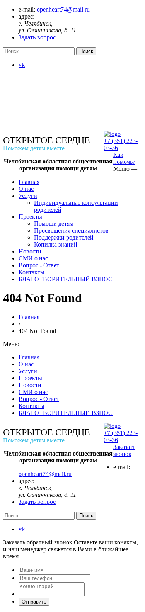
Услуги (28, 195)
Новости (30, 251)
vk (22, 64)
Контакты (31, 272)
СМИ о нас (33, 258)
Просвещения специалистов (71, 230)
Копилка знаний (55, 244)
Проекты (30, 216)
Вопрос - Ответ (39, 265)
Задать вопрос (37, 37)
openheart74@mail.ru (63, 9)
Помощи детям (53, 223)
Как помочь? (124, 158)
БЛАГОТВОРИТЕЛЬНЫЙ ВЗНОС (66, 279)
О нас (26, 188)
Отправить (34, 602)
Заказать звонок (124, 450)
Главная (29, 181)
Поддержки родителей (64, 237)
